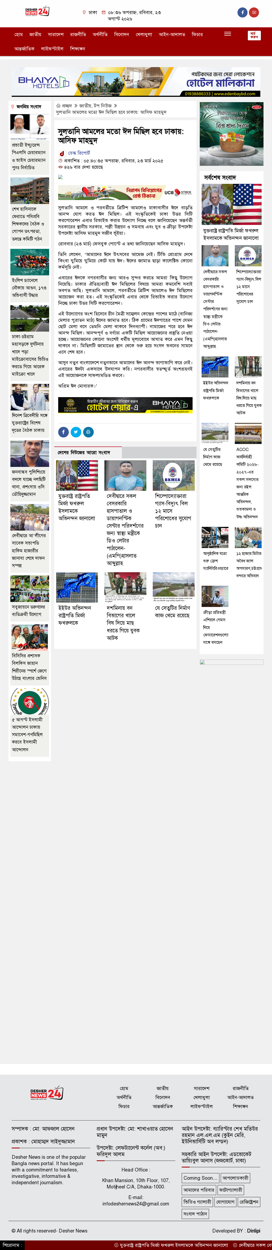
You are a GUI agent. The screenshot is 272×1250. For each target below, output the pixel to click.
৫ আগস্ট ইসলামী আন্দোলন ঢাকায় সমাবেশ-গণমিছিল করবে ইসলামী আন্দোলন (27, 735)
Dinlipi (253, 1231)
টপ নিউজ (103, 106)
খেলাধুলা (144, 34)
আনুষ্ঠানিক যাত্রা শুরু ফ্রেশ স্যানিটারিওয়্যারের (216, 561)
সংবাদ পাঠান (195, 1214)
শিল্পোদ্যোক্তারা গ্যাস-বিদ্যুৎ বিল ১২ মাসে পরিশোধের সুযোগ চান (248, 287)
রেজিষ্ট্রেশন (249, 1202)
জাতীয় (35, 34)
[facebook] (242, 12)
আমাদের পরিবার (199, 1190)
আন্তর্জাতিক (24, 49)
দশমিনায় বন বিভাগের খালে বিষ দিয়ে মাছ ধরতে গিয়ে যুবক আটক (123, 623)
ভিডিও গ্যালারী (197, 1202)
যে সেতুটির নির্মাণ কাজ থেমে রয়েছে (212, 457)
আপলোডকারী (235, 1178)
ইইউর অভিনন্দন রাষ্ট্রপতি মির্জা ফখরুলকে (74, 615)
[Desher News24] (40, 11)
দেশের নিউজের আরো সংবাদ (84, 452)
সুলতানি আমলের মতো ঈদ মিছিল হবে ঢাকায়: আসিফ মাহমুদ (111, 112)
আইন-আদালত (172, 34)
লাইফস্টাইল (52, 49)
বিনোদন (121, 34)
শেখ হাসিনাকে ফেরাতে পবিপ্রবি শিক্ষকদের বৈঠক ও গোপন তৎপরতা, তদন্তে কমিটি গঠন (28, 224)
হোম (18, 34)
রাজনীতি (78, 34)
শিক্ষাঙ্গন (77, 49)
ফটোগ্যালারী (230, 1190)
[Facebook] (63, 432)
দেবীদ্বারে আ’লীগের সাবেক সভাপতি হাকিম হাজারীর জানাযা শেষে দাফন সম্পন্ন (29, 550)
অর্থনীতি (100, 34)
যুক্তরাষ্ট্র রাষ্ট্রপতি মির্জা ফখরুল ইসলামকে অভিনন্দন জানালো (154, 1245)
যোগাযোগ (225, 1202)
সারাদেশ (55, 34)
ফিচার (197, 34)
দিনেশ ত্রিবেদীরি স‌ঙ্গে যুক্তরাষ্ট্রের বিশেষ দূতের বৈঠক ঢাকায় (30, 423)
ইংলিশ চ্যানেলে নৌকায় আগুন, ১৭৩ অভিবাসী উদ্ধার (29, 288)
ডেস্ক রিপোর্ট (78, 153)
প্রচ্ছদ (67, 106)
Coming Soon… (201, 1178)
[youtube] (254, 12)
